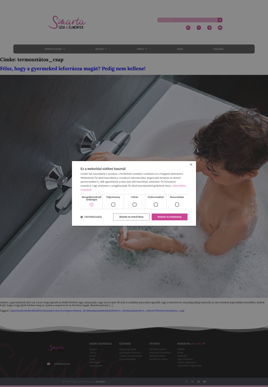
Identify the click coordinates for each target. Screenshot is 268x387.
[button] (91, 217)
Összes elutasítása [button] (131, 216)
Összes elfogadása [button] (170, 216)
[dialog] (134, 193)
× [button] (191, 165)
